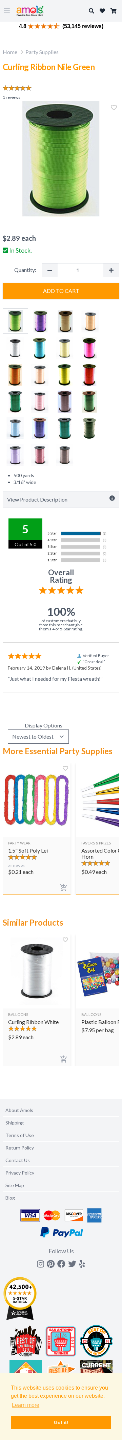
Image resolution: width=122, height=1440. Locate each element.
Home (10, 52)
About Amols (19, 1110)
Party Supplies (42, 52)
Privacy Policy (19, 1173)
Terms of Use (19, 1135)
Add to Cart (61, 290)
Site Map (14, 1185)
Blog (10, 1198)
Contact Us (17, 1160)
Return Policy (19, 1148)
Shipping (14, 1122)
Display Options (43, 725)
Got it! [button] (61, 1422)
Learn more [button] (25, 1405)
